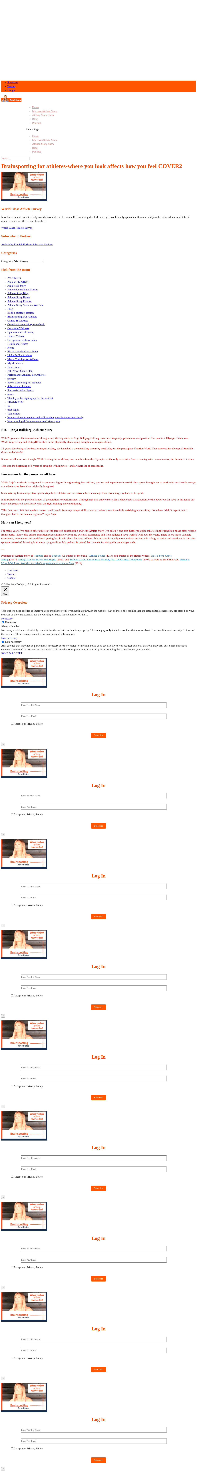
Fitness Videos (15, 335)
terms (10, 394)
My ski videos (15, 363)
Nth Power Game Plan (19, 370)
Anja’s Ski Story (16, 285)
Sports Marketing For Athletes (24, 382)
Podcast (36, 122)
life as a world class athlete (22, 351)
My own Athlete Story (44, 111)
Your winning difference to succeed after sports (33, 421)
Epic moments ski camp (20, 332)
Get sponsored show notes (22, 339)
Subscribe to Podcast (19, 386)
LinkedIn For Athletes (19, 355)
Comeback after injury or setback (26, 324)
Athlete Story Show (43, 115)
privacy (11, 378)
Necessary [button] (7, 618)
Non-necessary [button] (9, 637)
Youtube (38, 555)
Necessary (10, 622)
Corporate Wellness (18, 328)
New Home (13, 367)
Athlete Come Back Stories (22, 289)
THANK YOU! (16, 401)
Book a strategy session (20, 312)
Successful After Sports (20, 390)
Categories (7, 261)
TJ (8, 405)
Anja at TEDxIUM (17, 281)
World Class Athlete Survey (16, 227)
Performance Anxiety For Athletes (26, 374)
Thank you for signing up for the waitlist (30, 398)
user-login (13, 409)
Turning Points (96, 555)
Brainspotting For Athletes (22, 316)
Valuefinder (13, 413)
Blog (35, 118)
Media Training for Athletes (22, 359)
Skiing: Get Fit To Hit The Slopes (37, 559)
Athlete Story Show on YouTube (25, 305)
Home (35, 107)
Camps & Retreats (17, 320)
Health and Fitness (17, 343)
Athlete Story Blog (17, 293)
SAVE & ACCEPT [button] (11, 653)
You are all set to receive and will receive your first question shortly (45, 417)
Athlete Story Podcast (19, 301)
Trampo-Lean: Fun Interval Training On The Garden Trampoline (106, 559)
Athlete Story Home (18, 297)
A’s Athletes (14, 277)
